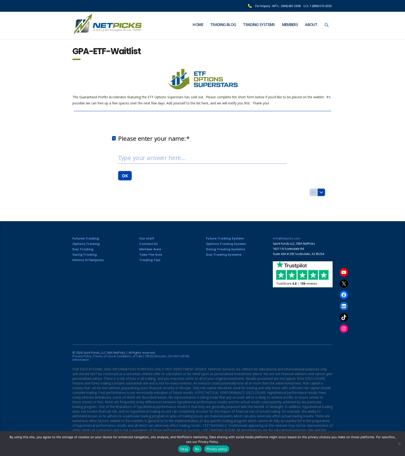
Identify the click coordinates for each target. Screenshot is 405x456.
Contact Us (148, 244)
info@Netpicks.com (286, 238)
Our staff (146, 238)
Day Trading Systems (223, 254)
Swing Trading (84, 254)
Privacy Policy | (83, 356)
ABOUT (311, 24)
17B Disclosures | (156, 356)
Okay (184, 449)
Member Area (150, 249)
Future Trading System (225, 238)
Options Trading (86, 244)
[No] (399, 443)
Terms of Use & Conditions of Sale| (119, 356)
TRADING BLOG (223, 24)
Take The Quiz (150, 254)
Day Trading (82, 249)
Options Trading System (226, 244)
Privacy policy (216, 449)
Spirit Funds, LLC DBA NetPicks (104, 352)
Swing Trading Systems (225, 249)
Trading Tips (149, 260)
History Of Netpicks (88, 260)
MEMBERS (290, 24)
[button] (327, 25)
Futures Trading (85, 238)
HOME (198, 24)
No (197, 449)
